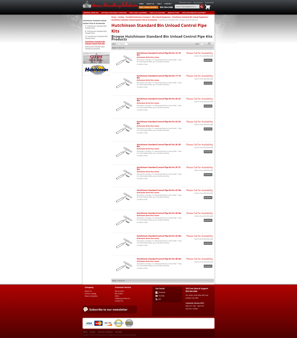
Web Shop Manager (130, 335)
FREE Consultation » (148, 7)
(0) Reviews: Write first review (148, 57)
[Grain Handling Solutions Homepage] (110, 5)
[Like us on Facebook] (156, 292)
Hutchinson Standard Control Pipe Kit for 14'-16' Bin (159, 54)
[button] (189, 7)
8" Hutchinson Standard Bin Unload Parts (96, 32)
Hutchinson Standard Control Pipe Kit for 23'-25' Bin (159, 122)
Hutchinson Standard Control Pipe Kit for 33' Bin (159, 190)
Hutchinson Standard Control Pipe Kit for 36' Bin (159, 213)
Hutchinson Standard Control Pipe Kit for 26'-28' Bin (159, 145)
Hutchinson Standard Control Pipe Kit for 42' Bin (159, 236)
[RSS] (156, 299)
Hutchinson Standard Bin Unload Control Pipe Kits (95, 42)
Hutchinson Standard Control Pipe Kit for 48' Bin (159, 258)
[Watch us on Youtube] (156, 296)
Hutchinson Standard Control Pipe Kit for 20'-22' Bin (159, 99)
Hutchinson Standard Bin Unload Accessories (95, 48)
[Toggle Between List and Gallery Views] (210, 43)
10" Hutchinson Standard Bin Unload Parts (96, 37)
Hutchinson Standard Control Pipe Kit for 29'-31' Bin (159, 168)
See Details (208, 60)
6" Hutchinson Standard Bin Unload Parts (96, 27)
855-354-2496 (166, 7)
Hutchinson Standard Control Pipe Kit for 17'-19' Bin (159, 76)
